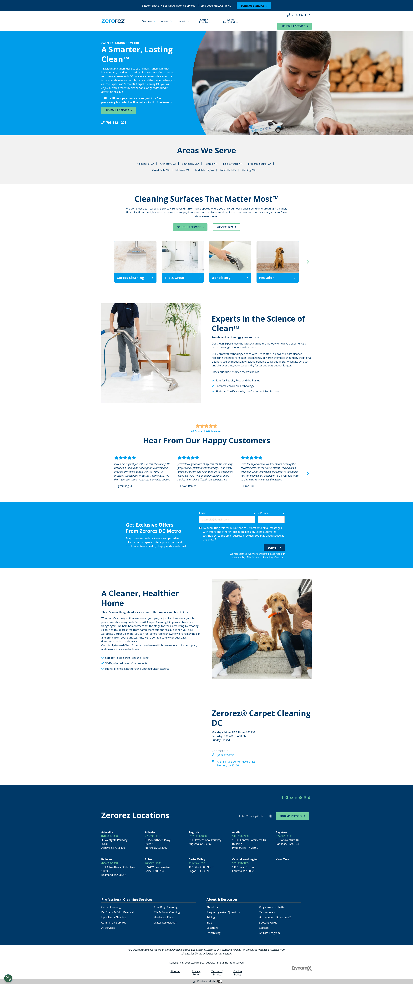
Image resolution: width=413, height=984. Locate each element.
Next (308, 262)
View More (283, 859)
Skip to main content (15, 16)
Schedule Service (252, 5)
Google (287, 797)
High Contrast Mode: (15, 24)
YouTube (291, 797)
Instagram (305, 797)
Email (202, 513)
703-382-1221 (302, 15)
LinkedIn (296, 797)
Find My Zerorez (291, 816)
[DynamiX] (302, 968)
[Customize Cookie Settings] (8, 978)
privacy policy (239, 557)
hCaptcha (278, 557)
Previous (105, 262)
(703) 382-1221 (226, 755)
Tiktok (309, 797)
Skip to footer (11, 20)
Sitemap (175, 971)
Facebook (282, 797)
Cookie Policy (237, 973)
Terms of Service (216, 973)
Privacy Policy (196, 973)
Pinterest (300, 797)
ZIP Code (263, 513)
